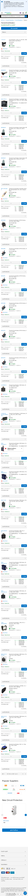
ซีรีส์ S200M (6, 820)
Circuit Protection (10, 20)
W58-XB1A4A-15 (4, 531)
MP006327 (3, 158)
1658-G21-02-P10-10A (4, 655)
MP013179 (3, 357)
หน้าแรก (3, 20)
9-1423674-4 (3, 385)
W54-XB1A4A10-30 (4, 563)
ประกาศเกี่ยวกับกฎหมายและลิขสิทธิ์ (17, 877)
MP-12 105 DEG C (4, 189)
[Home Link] (10, 13)
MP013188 (3, 248)
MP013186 (3, 303)
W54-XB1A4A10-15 (4, 472)
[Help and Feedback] (25, 893)
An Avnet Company (5, 887)
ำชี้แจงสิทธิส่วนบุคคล (5, 877)
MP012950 (3, 220)
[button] (2, 13)
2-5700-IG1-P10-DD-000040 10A (4, 414)
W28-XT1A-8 (3, 99)
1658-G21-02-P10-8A (4, 717)
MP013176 (3, 330)
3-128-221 (3, 39)
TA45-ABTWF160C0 (4, 623)
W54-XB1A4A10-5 (3, 444)
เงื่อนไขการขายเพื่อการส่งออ (6, 879)
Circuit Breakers (18, 20)
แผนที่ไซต (3, 880)
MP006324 (3, 127)
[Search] (26, 16)
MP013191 (3, 275)
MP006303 (3, 70)
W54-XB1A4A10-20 (4, 591)
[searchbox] (13, 16)
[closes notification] (26, 1)
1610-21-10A (3, 500)
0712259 (3, 685)
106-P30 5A (3, 744)
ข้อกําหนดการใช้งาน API (18, 879)
